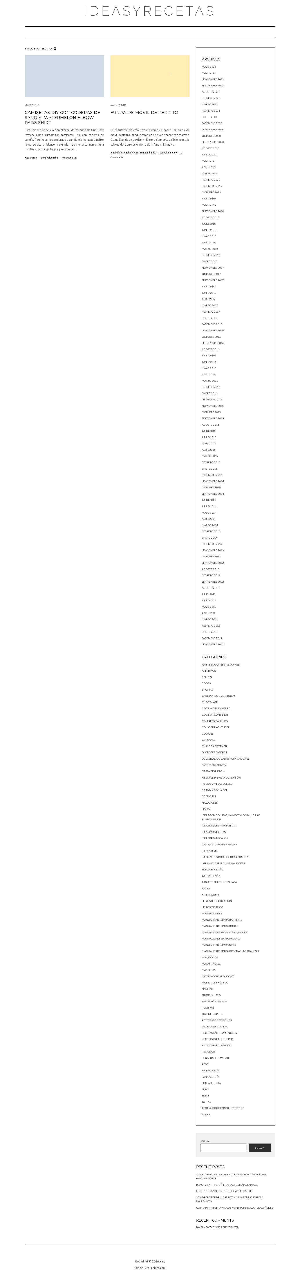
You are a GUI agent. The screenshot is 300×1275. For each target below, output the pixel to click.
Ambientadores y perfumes (220, 664)
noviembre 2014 (213, 481)
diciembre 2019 (212, 186)
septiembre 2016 (213, 343)
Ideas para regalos (215, 838)
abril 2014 (208, 518)
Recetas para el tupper (217, 1039)
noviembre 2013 (213, 550)
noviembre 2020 (213, 129)
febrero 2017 (211, 311)
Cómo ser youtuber (216, 727)
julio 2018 (209, 223)
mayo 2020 (209, 160)
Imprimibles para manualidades (139, 152)
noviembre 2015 (213, 405)
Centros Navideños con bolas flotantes (224, 1191)
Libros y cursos (212, 907)
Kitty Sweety (31, 157)
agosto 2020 (210, 148)
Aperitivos (209, 670)
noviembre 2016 (213, 330)
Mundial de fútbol (215, 982)
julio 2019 (209, 198)
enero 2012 (209, 631)
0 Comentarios (69, 157)
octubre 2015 (211, 412)
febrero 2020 (211, 179)
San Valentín (211, 1070)
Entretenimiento (214, 765)
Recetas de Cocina (214, 1026)
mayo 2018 (209, 236)
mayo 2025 (209, 66)
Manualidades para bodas (220, 926)
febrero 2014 (211, 531)
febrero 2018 (211, 255)
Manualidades (212, 913)
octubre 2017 (211, 273)
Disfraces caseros (214, 752)
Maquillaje (210, 957)
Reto (205, 1064)
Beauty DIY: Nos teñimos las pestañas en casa (227, 1184)
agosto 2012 (210, 587)
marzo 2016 (210, 380)
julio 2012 (209, 594)
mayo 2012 (209, 606)
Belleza (207, 677)
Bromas (207, 689)
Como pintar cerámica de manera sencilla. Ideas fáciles (234, 1207)
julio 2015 (209, 430)
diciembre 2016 (212, 324)
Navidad (207, 988)
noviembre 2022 (213, 79)
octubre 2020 (211, 135)
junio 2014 (209, 506)
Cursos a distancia (215, 746)
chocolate (210, 702)
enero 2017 (209, 317)
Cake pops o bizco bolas (218, 695)
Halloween (210, 802)
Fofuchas (209, 796)
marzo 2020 (210, 173)
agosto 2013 (210, 569)
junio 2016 (209, 361)
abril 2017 (208, 299)
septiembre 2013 (213, 562)
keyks (206, 888)
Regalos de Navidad (215, 1058)
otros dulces (211, 995)
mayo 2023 (209, 73)
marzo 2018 (210, 248)
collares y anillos (215, 721)
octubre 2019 (211, 192)
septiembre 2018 (213, 211)
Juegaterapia (211, 875)
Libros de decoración (217, 901)
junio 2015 (209, 437)
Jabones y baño (213, 869)
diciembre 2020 (212, 123)
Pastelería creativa (215, 1001)
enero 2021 (209, 117)
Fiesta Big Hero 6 (213, 771)
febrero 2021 (211, 110)
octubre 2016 (211, 336)
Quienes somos (212, 1014)
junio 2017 (209, 292)
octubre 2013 (211, 556)
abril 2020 (208, 167)
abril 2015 (208, 449)
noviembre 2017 (213, 267)
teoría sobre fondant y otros (223, 1108)
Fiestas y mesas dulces (217, 783)
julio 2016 (209, 355)
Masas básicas (211, 963)
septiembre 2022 (213, 85)
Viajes (206, 1114)
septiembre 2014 (213, 493)
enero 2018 (209, 261)
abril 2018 (208, 242)
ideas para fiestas (214, 832)
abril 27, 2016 (32, 105)
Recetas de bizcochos (217, 1020)
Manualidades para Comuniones (224, 932)
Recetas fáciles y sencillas (220, 1032)
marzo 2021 (210, 104)
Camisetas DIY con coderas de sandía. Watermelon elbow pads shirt (62, 117)
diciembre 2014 (212, 474)
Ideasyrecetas (150, 11)
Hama (206, 808)
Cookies (207, 733)
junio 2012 (209, 600)
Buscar (205, 1140)
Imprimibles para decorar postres (225, 857)
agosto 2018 (210, 217)
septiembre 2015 (213, 418)
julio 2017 (209, 286)
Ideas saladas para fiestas (219, 844)
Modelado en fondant (218, 976)
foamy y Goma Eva (214, 790)
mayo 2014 (209, 512)
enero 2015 (209, 468)
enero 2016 (209, 393)
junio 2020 (209, 154)
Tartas (206, 1102)
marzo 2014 (210, 525)
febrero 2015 (211, 462)
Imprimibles (116, 152)
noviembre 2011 (213, 644)
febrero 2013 (211, 575)
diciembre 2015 (212, 399)
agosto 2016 (210, 349)
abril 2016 (208, 374)
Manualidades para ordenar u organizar (230, 951)
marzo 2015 (210, 456)
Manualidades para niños (219, 945)
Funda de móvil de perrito (144, 112)
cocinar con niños (215, 714)
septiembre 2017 (213, 280)
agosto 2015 (210, 424)
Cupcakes (208, 739)
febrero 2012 (211, 625)
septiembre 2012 (213, 581)
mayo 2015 (209, 443)
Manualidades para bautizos (222, 919)
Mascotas (208, 970)
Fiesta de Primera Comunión (221, 777)
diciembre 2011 (212, 638)
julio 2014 (209, 500)
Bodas (206, 683)
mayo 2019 (209, 204)
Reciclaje (208, 1051)
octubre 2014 (211, 487)
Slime (205, 1089)
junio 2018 (209, 230)
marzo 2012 (210, 619)
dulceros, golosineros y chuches (225, 758)
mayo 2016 (209, 368)
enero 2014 (209, 537)
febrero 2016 (211, 387)
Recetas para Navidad (216, 1045)
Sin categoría (211, 1083)
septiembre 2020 (213, 142)
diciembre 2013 (212, 543)
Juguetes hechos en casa (219, 882)
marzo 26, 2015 (118, 105)
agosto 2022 (210, 91)
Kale (162, 1261)
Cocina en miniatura (216, 708)
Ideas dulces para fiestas (219, 825)
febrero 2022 (211, 98)
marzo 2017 (210, 305)
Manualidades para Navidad (221, 938)
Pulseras (208, 1007)
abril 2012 (208, 613)
